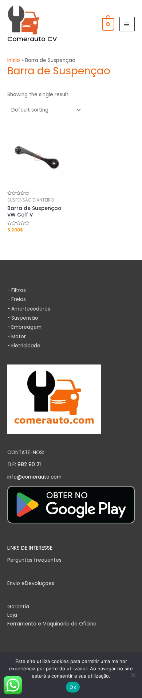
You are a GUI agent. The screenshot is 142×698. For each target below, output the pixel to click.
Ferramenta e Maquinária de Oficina (51, 623)
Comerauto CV (32, 38)
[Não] (133, 675)
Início (13, 60)
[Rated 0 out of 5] (37, 161)
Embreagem (26, 327)
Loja (12, 615)
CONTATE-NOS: (25, 452)
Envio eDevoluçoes (30, 583)
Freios (18, 299)
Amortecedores (30, 308)
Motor (18, 336)
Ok (73, 687)
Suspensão (24, 318)
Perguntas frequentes (34, 560)
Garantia (18, 606)
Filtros (18, 290)
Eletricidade (25, 345)
